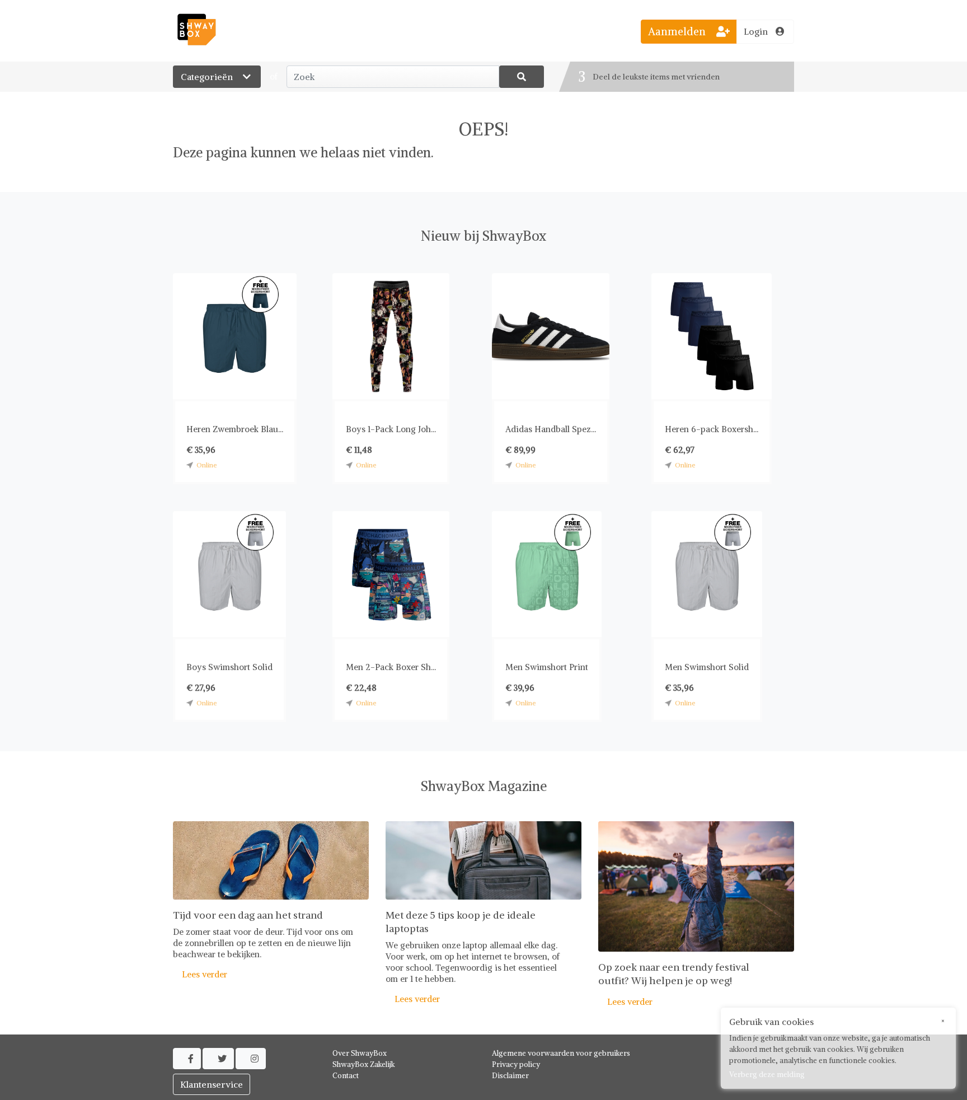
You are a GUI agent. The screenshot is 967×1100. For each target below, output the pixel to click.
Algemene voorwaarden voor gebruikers (561, 1053)
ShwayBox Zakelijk (363, 1064)
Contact (345, 1075)
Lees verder (200, 974)
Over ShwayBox (359, 1053)
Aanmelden (678, 31)
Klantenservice (211, 1084)
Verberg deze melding (767, 1074)
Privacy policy (516, 1064)
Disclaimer (510, 1075)
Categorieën (208, 76)
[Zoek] (521, 76)
